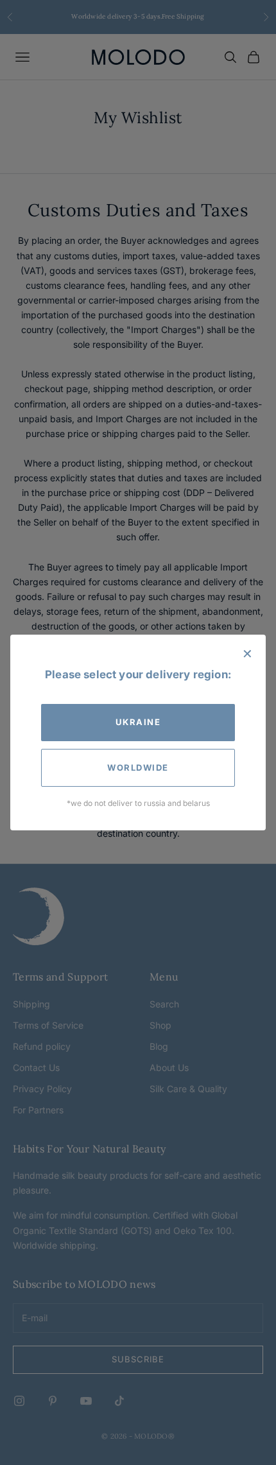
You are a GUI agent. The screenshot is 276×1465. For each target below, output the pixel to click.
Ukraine (138, 722)
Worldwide (138, 767)
